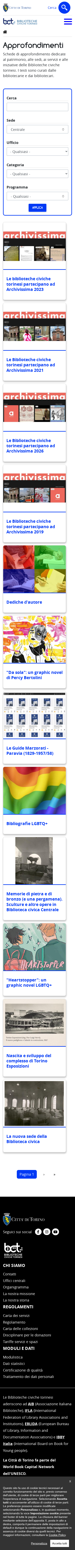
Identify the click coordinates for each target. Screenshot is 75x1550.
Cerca (60, 10)
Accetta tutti (59, 1543)
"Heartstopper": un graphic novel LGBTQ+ (29, 982)
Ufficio (12, 142)
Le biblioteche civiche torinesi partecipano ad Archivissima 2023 (30, 284)
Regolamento (14, 1322)
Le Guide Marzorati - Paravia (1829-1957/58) (29, 750)
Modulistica (13, 1357)
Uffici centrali (14, 1280)
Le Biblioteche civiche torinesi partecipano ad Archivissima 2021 (30, 365)
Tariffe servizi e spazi (20, 1341)
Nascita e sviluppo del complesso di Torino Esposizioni (28, 1061)
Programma (17, 187)
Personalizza (39, 1543)
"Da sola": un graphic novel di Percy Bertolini (34, 675)
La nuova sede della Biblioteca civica (26, 1138)
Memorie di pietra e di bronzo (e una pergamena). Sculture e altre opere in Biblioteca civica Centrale (34, 902)
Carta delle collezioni (20, 1328)
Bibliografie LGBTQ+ (27, 823)
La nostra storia (16, 1300)
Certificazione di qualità (23, 1370)
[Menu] (67, 21)
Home (5, 32)
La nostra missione (19, 1293)
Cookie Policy (57, 1535)
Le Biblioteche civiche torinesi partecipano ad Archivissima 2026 (30, 446)
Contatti (9, 1274)
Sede (11, 120)
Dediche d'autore (24, 602)
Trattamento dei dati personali (28, 1376)
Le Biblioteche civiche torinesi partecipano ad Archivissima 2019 (30, 526)
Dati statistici (14, 1363)
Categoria (15, 164)
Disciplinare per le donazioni (27, 1335)
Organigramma (16, 1287)
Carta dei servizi (16, 1315)
